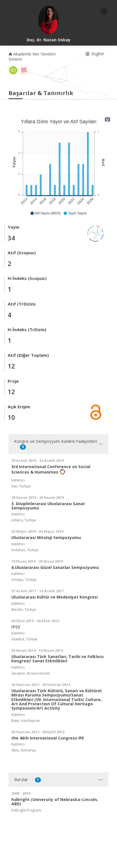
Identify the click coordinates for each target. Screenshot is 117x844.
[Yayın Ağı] (96, 233)
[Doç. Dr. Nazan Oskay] (49, 20)
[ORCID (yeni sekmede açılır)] (13, 70)
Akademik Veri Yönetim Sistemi (32, 56)
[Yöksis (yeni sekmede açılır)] (24, 70)
